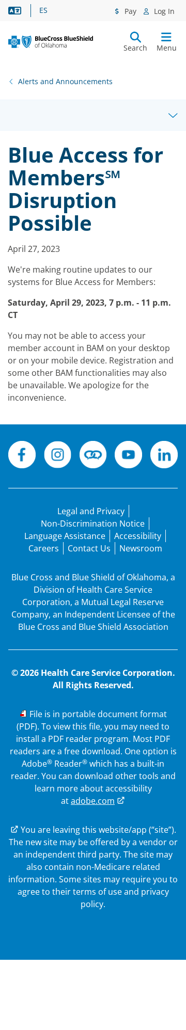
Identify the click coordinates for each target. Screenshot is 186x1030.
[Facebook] (22, 456)
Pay (129, 11)
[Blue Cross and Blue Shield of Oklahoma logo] (50, 41)
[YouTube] (128, 456)
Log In (163, 11)
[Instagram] (57, 456)
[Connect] (93, 456)
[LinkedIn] (164, 456)
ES (43, 10)
